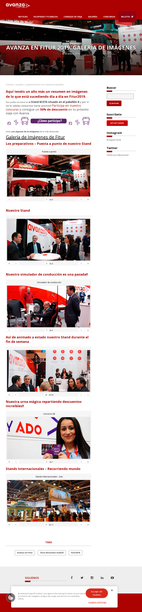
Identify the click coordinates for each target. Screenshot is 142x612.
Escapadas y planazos (46, 16)
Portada (10, 84)
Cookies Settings (97, 602)
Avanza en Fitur (25, 552)
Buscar (115, 103)
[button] (10, 597)
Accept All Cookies (96, 593)
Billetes (125, 16)
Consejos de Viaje (73, 16)
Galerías (92, 16)
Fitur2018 (75, 552)
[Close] (112, 590)
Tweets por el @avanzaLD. (118, 155)
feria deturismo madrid (52, 552)
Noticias (23, 16)
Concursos (109, 16)
